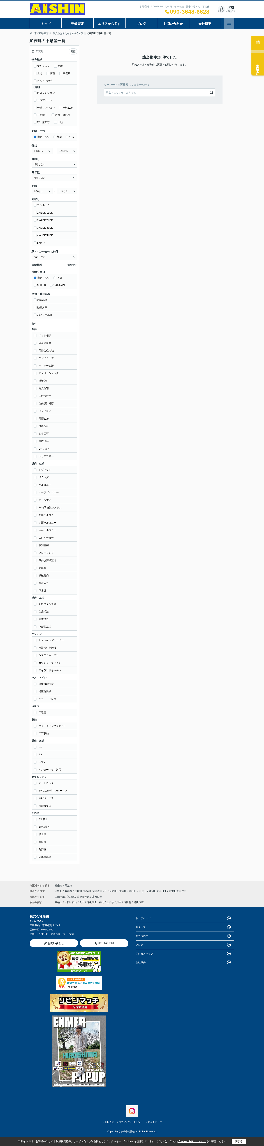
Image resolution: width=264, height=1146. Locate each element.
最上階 (42, 834)
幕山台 (69, 891)
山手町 (143, 891)
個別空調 (44, 545)
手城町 (79, 891)
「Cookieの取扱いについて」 (192, 1141)
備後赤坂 (92, 902)
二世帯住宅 (45, 395)
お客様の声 (142, 935)
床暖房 (42, 712)
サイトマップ (155, 1122)
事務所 (67, 73)
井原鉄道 (97, 896)
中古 (71, 136)
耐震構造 (44, 619)
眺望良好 (44, 380)
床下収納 (44, 733)
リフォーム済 (46, 365)
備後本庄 (139, 902)
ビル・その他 (44, 80)
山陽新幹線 (83, 896)
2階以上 (43, 819)
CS (40, 746)
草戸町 (113, 891)
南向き (42, 841)
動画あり (42, 307)
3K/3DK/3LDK (45, 227)
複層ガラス (45, 805)
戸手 (118, 902)
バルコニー (45, 484)
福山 (74, 902)
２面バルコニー (47, 515)
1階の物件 (44, 826)
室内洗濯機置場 (47, 560)
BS (40, 754)
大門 (67, 902)
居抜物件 (44, 441)
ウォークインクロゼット (52, 725)
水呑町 (123, 891)
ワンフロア (45, 411)
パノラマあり (44, 315)
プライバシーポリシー (131, 1122)
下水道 (42, 590)
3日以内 (41, 285)
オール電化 (45, 499)
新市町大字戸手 (177, 891)
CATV (42, 762)
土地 (39, 73)
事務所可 (44, 426)
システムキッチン (49, 655)
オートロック (46, 783)
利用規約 (109, 1122)
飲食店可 (44, 433)
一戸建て (42, 114)
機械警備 (44, 575)
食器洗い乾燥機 (47, 647)
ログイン (221, 11)
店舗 (52, 73)
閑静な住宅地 (46, 350)
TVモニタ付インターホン (53, 790)
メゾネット (45, 469)
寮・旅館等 (43, 122)
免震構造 (44, 611)
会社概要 (204, 24)
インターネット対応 (50, 769)
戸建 (60, 66)
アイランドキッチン (50, 670)
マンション (43, 66)
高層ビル (44, 418)
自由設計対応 (46, 403)
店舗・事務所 (62, 114)
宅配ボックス (46, 798)
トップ (46, 24)
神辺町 (133, 891)
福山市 (58, 885)
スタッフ (141, 927)
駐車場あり (45, 857)
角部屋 (42, 849)
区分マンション (46, 92)
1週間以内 (59, 285)
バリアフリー (46, 456)
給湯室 (42, 567)
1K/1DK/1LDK (45, 212)
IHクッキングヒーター (51, 640)
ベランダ (44, 477)
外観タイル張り (47, 604)
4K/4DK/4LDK (45, 235)
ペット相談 (45, 335)
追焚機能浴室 (46, 683)
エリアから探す (109, 24)
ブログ (141, 24)
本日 (59, 277)
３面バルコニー (47, 522)
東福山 (58, 902)
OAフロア (44, 448)
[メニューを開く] (229, 23)
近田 (81, 902)
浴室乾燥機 (45, 691)
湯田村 (127, 902)
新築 (59, 136)
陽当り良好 (45, 343)
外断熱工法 (45, 626)
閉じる (239, 1141)
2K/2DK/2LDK (45, 220)
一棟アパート (44, 100)
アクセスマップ (144, 953)
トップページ (143, 918)
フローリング (46, 552)
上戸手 (110, 902)
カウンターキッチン (50, 662)
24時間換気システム (50, 507)
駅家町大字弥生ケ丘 (96, 891)
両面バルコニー (47, 530)
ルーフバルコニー (49, 492)
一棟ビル (68, 107)
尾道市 (68, 885)
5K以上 (41, 242)
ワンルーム (43, 205)
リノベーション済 (49, 373)
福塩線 (71, 896)
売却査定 (77, 24)
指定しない (43, 136)
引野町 (59, 891)
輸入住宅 (44, 388)
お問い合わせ (173, 24)
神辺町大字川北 (158, 891)
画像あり (42, 299)
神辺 (101, 902)
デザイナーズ (46, 358)
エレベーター (46, 537)
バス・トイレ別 (47, 698)
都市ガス (44, 583)
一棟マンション (46, 107)
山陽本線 (60, 896)
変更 (73, 51)
